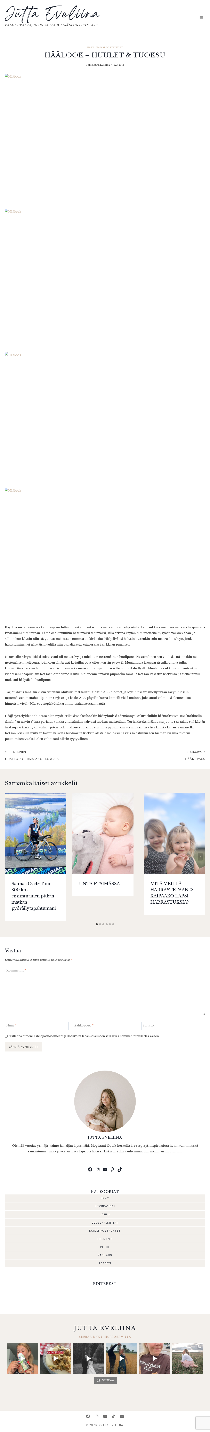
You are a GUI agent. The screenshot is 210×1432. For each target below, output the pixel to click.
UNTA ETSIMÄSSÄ (99, 883)
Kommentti (16, 970)
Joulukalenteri (105, 1222)
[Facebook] (88, 1416)
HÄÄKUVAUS (195, 756)
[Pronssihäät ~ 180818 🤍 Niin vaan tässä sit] (121, 1358)
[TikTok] (113, 1416)
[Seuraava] (200, 857)
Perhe (105, 1247)
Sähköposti (84, 1025)
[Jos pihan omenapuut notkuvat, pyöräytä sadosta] (55, 1358)
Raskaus (105, 1255)
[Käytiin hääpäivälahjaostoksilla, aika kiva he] (154, 1358)
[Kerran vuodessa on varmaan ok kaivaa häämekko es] (88, 1358)
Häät (90, 47)
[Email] (122, 1416)
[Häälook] (105, 138)
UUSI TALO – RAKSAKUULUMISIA (32, 756)
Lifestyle (105, 1239)
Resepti (105, 1263)
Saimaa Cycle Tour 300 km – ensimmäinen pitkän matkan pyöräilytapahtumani (33, 896)
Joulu (105, 1214)
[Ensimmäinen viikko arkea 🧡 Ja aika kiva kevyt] (187, 1358)
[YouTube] (105, 1416)
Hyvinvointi (105, 1206)
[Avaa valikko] (201, 18)
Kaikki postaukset (109, 47)
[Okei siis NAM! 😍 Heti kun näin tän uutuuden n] (22, 1358)
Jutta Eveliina (102, 64)
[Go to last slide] (9, 857)
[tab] (97, 924)
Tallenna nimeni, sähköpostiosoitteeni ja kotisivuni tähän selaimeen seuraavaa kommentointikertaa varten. (84, 1036)
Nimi (11, 1025)
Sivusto (148, 1025)
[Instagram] (96, 1416)
